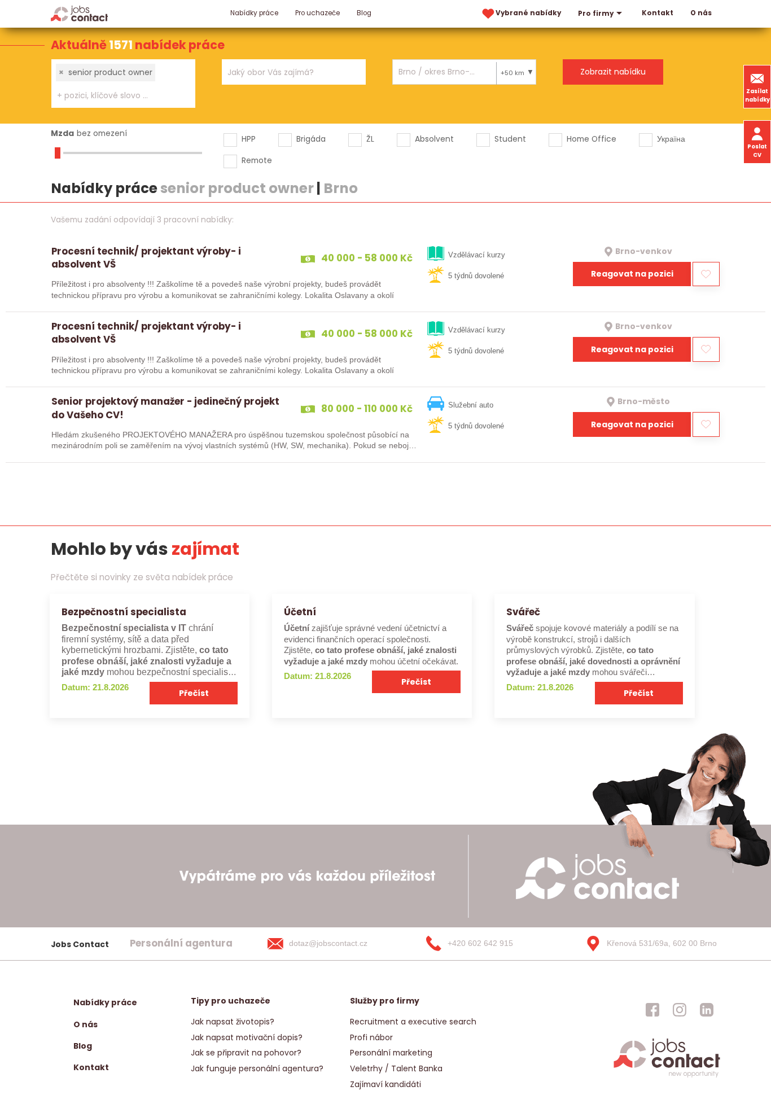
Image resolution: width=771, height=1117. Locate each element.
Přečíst (194, 693)
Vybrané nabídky (528, 12)
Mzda (62, 133)
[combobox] (123, 83)
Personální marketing (391, 1052)
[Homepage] (79, 13)
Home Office (591, 138)
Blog (364, 12)
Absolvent (434, 138)
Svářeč (523, 612)
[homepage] (667, 1076)
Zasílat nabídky (757, 95)
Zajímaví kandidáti (385, 1084)
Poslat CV (757, 151)
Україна (671, 138)
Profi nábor (371, 1037)
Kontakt (657, 12)
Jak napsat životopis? (232, 1021)
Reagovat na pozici (632, 273)
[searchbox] (116, 96)
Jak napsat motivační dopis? (247, 1037)
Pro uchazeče (317, 12)
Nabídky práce (254, 12)
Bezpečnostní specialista (124, 612)
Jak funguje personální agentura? (257, 1068)
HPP (249, 138)
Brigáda (311, 138)
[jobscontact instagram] (679, 1009)
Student (510, 138)
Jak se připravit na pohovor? (246, 1052)
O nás (701, 12)
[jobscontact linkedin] (706, 1009)
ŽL (370, 138)
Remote (257, 160)
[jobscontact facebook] (652, 1009)
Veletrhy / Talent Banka (396, 1068)
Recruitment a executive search (413, 1021)
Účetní (300, 612)
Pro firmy (596, 13)
